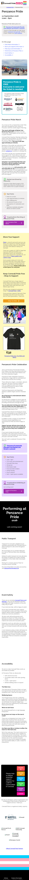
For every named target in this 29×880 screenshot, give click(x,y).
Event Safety (8, 53)
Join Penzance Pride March (11, 223)
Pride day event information (12, 48)
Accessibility (8, 55)
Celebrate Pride (10, 7)
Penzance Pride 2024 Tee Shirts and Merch (14, 356)
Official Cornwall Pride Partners (14, 848)
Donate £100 (21, 789)
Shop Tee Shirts (12, 301)
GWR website (18, 33)
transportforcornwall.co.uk (11, 568)
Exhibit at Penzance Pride (11, 491)
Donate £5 (21, 768)
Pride (4, 242)
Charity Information (16, 878)
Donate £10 (21, 773)
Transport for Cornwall (14, 32)
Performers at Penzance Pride (13, 51)
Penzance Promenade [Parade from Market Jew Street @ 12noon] (14, 27)
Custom (20, 793)
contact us (9, 151)
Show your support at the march (14, 46)
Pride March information (11, 44)
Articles (6, 878)
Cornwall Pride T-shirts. (14, 291)
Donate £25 (21, 778)
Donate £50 (21, 784)
